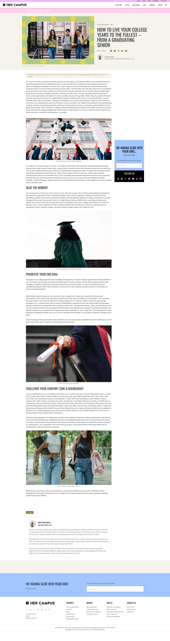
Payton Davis (109, 57)
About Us (69, 609)
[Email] (126, 51)
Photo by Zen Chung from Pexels (69, 486)
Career (152, 5)
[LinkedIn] (122, 51)
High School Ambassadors (115, 612)
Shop (68, 612)
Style (127, 5)
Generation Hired (91, 614)
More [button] (160, 5)
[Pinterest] (115, 51)
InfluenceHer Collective (93, 612)
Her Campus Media (72, 607)
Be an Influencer (112, 614)
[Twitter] (119, 51)
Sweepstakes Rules (72, 619)
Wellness (136, 5)
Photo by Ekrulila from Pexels (69, 383)
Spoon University (91, 607)
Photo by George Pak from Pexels (33, 66)
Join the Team (131, 609)
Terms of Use (70, 616)
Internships (130, 612)
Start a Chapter (111, 609)
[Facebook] (111, 51)
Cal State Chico (103, 24)
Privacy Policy (70, 614)
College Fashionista (92, 609)
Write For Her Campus (114, 607)
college (29, 512)
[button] (166, 5)
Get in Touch (131, 607)
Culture (118, 5)
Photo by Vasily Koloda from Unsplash (69, 161)
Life (144, 5)
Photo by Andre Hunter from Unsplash (69, 269)
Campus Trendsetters (113, 616)
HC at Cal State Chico (38, 10)
